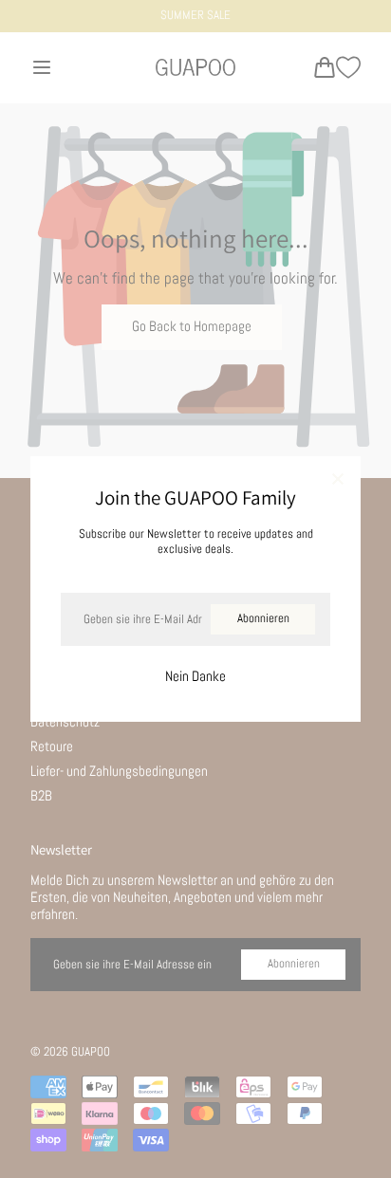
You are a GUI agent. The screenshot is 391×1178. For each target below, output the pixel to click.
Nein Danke (195, 676)
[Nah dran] (337, 480)
